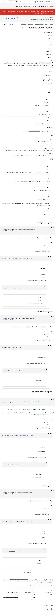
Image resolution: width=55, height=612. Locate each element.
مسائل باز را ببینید (50, 594)
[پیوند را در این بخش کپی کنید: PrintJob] (46, 159)
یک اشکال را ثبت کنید (49, 592)
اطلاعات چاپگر (37, 382)
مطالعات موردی (33, 594)
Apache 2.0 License (45, 580)
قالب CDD (30, 303)
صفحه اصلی (51, 24)
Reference (18, 6)
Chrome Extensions (41, 6)
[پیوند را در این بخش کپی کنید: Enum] (49, 135)
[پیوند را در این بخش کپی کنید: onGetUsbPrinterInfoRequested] (30, 392)
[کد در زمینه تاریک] (51, 227)
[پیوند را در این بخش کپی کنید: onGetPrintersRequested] (35, 312)
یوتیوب (16, 594)
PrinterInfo (37, 477)
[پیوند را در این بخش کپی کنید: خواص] (49, 96)
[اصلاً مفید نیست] (3, 24)
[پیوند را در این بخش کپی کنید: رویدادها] (46, 219)
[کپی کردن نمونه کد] (54, 227)
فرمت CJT (44, 199)
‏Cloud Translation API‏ (41, 19)
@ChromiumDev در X (13, 592)
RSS (17, 599)
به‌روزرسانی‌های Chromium (30, 592)
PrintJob (42, 533)
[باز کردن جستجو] (23, 2)
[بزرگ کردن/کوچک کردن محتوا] (44, 33)
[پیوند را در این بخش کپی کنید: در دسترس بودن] (41, 80)
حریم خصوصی (46, 605)
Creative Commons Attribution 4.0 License (19, 579)
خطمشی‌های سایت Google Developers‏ (22, 580)
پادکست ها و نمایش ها (32, 599)
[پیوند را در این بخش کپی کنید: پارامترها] (49, 242)
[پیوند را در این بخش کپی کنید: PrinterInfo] (44, 92)
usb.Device (41, 447)
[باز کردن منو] (52, 1)
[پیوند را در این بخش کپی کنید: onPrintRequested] (39, 486)
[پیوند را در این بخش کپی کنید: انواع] (48, 88)
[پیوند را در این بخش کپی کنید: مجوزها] (47, 71)
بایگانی (34, 597)
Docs (51, 6)
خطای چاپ (38, 563)
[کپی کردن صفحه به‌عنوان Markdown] (23, 28)
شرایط (52, 605)
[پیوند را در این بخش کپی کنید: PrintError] (45, 128)
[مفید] (5, 24)
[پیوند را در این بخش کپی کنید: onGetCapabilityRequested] (33, 223)
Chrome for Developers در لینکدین (10, 597)
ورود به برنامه (4, 1)
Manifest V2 (28, 6)
